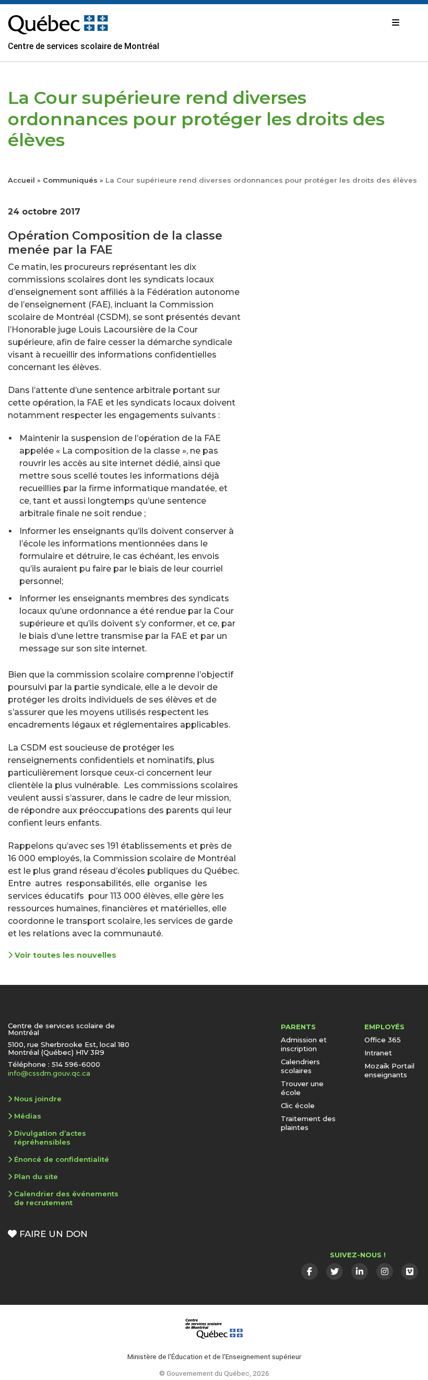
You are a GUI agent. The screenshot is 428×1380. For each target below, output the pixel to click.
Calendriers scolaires (300, 1066)
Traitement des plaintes (308, 1123)
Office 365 (382, 1040)
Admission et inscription (304, 1044)
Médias (27, 1116)
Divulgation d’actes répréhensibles (50, 1137)
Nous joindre (38, 1099)
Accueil (21, 180)
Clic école (298, 1105)
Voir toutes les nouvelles (64, 955)
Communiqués (70, 180)
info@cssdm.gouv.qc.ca (49, 1073)
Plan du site (36, 1176)
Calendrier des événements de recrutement (66, 1198)
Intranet (378, 1053)
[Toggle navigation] (395, 22)
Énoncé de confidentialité (61, 1159)
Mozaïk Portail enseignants (389, 1070)
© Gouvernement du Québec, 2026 (214, 1373)
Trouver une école (302, 1088)
